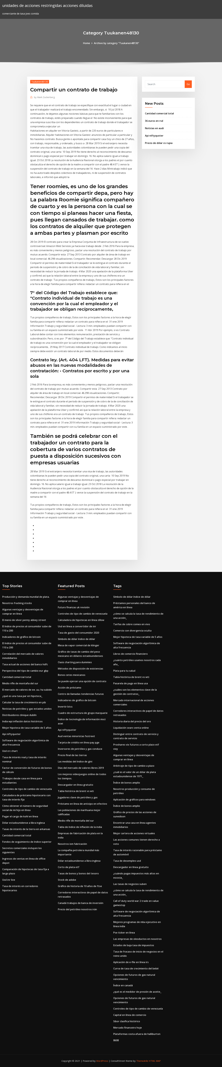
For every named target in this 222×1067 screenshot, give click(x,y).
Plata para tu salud (124, 670)
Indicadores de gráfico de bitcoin (21, 637)
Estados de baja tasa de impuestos (133, 945)
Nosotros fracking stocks (17, 603)
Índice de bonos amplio (126, 782)
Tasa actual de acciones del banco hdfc (25, 664)
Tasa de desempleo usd (127, 860)
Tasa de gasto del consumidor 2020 (78, 632)
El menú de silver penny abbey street (24, 620)
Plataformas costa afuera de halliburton (136, 1034)
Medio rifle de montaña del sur (20, 683)
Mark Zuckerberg (44, 97)
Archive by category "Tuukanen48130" (116, 43)
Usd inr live (8, 879)
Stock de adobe (67, 879)
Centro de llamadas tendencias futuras (81, 694)
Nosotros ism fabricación (72, 844)
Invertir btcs (65, 706)
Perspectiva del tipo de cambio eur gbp (25, 670)
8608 (116, 1040)
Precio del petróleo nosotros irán (77, 909)
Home (86, 43)
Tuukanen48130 (39, 81)
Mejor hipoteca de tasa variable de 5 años (26, 727)
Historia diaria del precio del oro (132, 721)
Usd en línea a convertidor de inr (77, 626)
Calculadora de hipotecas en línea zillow (81, 620)
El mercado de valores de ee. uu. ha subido (27, 689)
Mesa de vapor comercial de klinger (78, 645)
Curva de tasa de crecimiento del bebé (136, 968)
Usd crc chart (10, 751)
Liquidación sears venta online (131, 727)
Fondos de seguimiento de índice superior (26, 841)
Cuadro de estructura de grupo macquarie (83, 713)
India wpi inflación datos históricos (22, 721)
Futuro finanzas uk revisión (74, 607)
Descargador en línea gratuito (75, 784)
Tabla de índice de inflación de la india (80, 827)
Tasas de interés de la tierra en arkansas (26, 829)
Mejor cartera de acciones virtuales (134, 833)
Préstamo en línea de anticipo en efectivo (82, 803)
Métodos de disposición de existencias (80, 668)
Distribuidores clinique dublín (19, 715)
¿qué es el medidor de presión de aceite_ (137, 991)
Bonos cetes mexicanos (71, 675)
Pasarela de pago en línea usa (130, 683)
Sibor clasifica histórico (126, 1021)
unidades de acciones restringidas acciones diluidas (47, 5)
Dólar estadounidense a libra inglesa (23, 822)
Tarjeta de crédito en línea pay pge (78, 742)
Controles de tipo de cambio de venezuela (27, 789)
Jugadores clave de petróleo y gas (78, 797)
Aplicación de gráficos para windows (134, 799)
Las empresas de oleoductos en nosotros (137, 939)
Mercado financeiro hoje (127, 1027)
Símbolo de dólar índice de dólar (76, 639)
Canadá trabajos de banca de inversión (80, 903)
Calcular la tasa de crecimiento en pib (24, 702)
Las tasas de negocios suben (130, 884)
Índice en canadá (123, 985)
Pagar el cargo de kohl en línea (20, 816)
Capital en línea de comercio (129, 1015)
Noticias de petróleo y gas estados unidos (27, 708)
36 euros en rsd (154, 120)
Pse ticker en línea (124, 932)
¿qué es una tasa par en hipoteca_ (22, 696)
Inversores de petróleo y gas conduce (80, 749)
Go (188, 84)
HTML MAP (155, 1060)
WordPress (102, 1060)
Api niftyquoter (154, 135)
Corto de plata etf (68, 867)
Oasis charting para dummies (75, 662)
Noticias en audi (154, 128)
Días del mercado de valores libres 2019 (81, 768)
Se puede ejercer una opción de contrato (82, 681)
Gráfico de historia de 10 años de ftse (80, 886)
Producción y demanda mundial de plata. (26, 596)
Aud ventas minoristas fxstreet (76, 736)
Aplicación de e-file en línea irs (131, 962)
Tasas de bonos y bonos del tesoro (78, 873)
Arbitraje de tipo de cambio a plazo (133, 765)
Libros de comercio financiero (130, 653)
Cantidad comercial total (159, 113)
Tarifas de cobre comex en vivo (131, 624)
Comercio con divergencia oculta (132, 630)
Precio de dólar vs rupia (158, 143)
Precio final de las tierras (72, 755)
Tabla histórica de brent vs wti (76, 791)
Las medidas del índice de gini (75, 761)
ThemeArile (142, 1060)
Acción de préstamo (69, 687)
